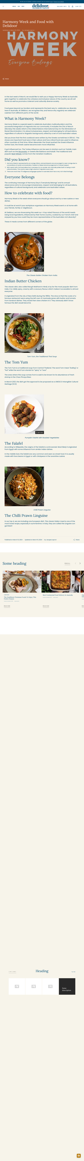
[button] (69, 6)
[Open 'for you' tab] (79, 1156)
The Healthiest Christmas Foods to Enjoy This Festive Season (20, 598)
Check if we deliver (59, 1)
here (51, 1)
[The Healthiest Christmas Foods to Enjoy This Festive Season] (22, 582)
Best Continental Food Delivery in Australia (58, 595)
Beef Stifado (17, 154)
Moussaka (22, 151)
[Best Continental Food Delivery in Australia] (61, 582)
